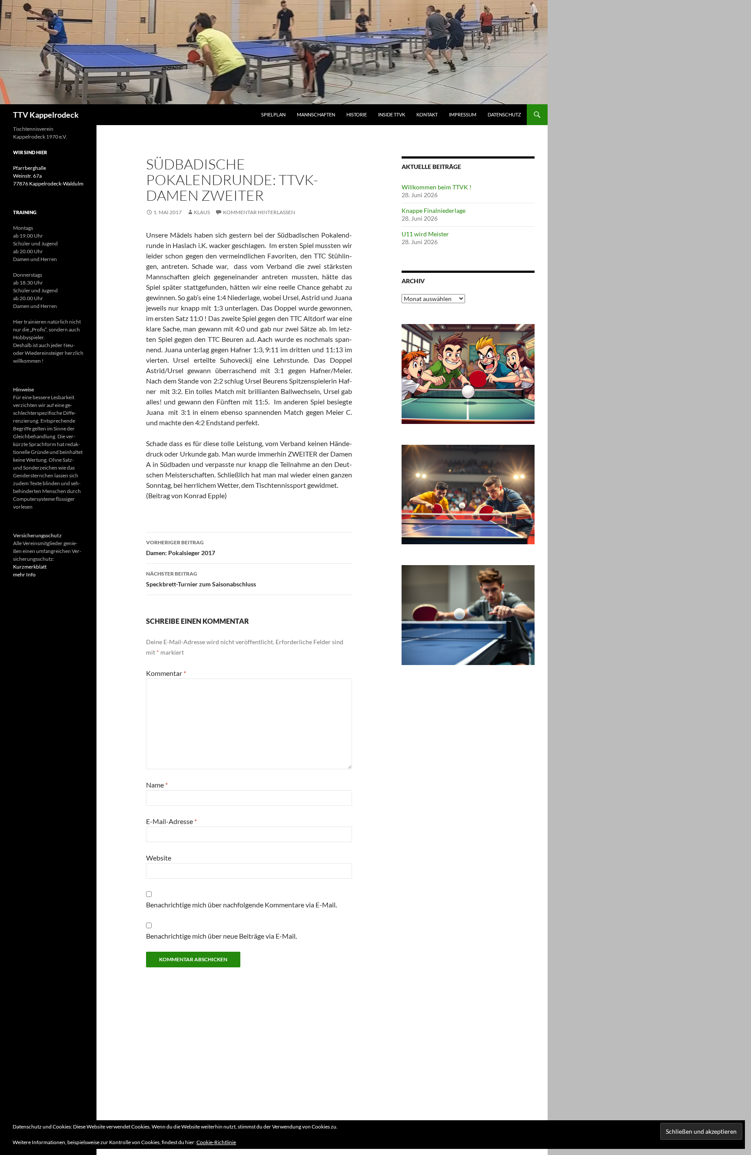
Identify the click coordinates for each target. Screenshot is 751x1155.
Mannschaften (316, 114)
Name (157, 785)
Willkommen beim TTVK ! (437, 187)
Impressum (462, 114)
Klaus (202, 212)
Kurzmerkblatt (30, 566)
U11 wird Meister (425, 234)
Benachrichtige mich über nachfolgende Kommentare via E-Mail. (241, 904)
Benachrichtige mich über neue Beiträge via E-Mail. (221, 936)
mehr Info (24, 574)
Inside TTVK (391, 114)
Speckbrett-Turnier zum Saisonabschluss (201, 579)
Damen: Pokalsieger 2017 (180, 547)
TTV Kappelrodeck (46, 114)
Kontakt (427, 114)
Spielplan (273, 114)
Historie (356, 114)
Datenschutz (504, 114)
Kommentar (166, 673)
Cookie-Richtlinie (216, 1142)
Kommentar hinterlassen (259, 212)
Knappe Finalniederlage (433, 210)
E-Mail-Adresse (171, 821)
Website (158, 858)
